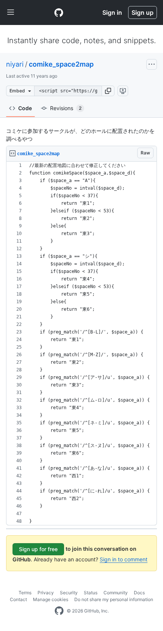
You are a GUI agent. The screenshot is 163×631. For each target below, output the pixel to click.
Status (90, 592)
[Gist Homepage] (58, 12)
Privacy (46, 592)
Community (115, 592)
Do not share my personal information (113, 599)
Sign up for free (38, 549)
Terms (25, 592)
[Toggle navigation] (10, 12)
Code (25, 108)
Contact (18, 599)
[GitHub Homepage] (59, 611)
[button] (108, 91)
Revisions (66, 108)
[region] (81, 343)
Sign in (112, 12)
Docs (139, 592)
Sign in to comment (123, 559)
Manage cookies (50, 599)
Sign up (143, 12)
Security (69, 592)
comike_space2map (61, 64)
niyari (15, 64)
